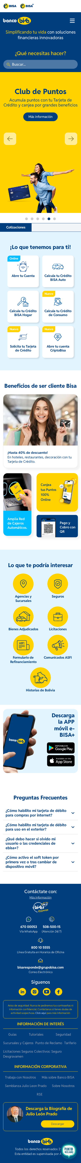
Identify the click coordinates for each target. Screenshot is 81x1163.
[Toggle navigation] (72, 21)
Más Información (40, 897)
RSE (40, 1094)
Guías (12, 1034)
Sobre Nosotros (63, 1086)
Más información (40, 117)
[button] (10, 139)
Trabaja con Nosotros (20, 1077)
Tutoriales (36, 1034)
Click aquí (40, 1012)
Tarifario (70, 1043)
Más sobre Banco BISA (58, 1077)
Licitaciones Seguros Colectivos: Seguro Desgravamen (32, 1054)
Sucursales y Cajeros (18, 1043)
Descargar (57, 1124)
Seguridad (63, 1034)
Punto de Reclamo (48, 1043)
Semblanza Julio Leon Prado (26, 1086)
